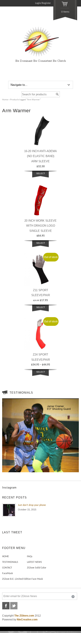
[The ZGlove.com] (40, 56)
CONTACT (7, 567)
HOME (5, 556)
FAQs (29, 556)
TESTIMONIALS (10, 562)
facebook (6, 605)
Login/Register (43, 3)
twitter (13, 605)
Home (5, 100)
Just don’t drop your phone (32, 505)
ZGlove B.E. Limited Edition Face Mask (22, 579)
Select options (41, 176)
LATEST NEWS (34, 562)
